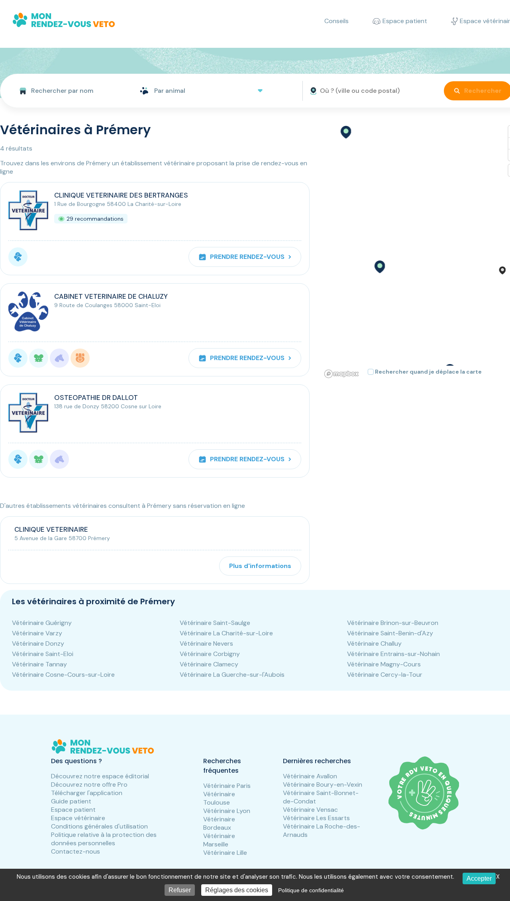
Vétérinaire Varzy (37, 633)
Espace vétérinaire (78, 818)
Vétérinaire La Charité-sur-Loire (226, 633)
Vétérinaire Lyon (226, 811)
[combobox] (66, 90)
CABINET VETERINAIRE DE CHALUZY (111, 296)
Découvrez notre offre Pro (89, 784)
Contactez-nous (75, 851)
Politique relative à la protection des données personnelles (104, 838)
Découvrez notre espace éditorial (100, 776)
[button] (379, 267)
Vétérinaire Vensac (310, 809)
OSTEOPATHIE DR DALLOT (96, 397)
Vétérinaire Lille (225, 852)
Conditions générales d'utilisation (99, 826)
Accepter (479, 878)
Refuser (180, 890)
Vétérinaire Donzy (38, 643)
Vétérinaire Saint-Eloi (42, 654)
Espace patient (73, 809)
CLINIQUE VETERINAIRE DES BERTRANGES (121, 195)
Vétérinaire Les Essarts (316, 818)
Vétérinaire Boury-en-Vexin (322, 784)
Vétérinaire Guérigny (42, 623)
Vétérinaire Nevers (206, 643)
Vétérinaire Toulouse (219, 798)
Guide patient (71, 801)
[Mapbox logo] (341, 373)
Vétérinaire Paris (227, 786)
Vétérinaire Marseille (219, 840)
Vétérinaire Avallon (310, 776)
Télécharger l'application (86, 793)
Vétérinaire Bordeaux (219, 823)
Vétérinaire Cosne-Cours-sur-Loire (63, 674)
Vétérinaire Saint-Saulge (215, 623)
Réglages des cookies (236, 890)
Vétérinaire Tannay (39, 664)
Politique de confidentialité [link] (311, 890)
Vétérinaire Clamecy (209, 664)
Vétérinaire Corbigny (210, 654)
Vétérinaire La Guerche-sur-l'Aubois (232, 674)
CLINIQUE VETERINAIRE (51, 529)
